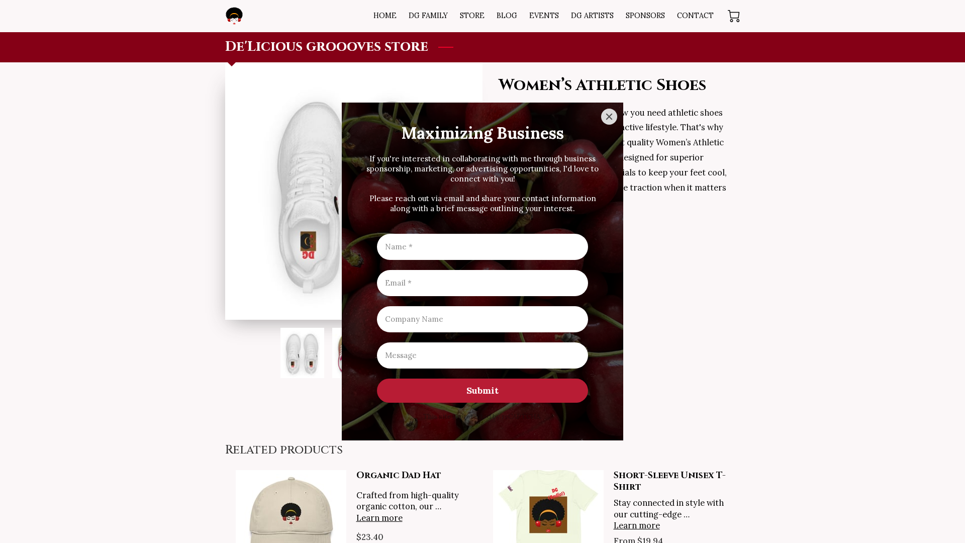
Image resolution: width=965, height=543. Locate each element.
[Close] (609, 117)
